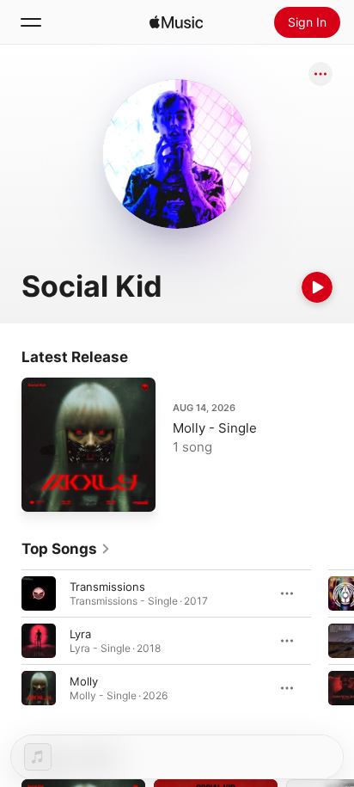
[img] (176, 22)
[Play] (317, 287)
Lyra (80, 634)
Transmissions (107, 586)
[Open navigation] (31, 22)
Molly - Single (215, 428)
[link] (66, 548)
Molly (84, 681)
